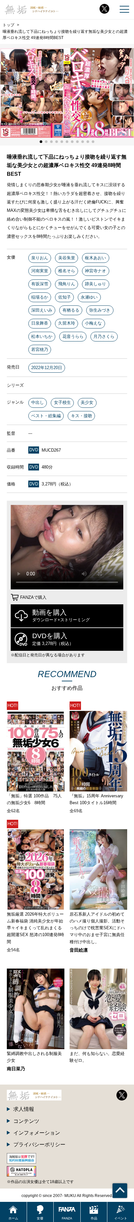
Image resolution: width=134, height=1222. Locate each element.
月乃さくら (103, 336)
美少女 (87, 402)
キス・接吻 (81, 415)
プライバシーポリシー (39, 1144)
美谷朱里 (66, 257)
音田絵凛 (79, 950)
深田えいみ (41, 310)
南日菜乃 (16, 1068)
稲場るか (39, 297)
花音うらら (73, 336)
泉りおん (39, 257)
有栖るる (70, 310)
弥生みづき (99, 310)
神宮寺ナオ (95, 270)
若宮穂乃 (39, 349)
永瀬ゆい (89, 297)
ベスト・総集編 (46, 415)
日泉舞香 (39, 323)
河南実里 (39, 270)
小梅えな (93, 323)
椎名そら (66, 270)
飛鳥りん (66, 283)
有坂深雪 (39, 283)
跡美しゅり (95, 283)
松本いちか (41, 336)
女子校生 (62, 402)
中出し (37, 402)
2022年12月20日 (46, 367)
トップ (8, 25)
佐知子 (64, 297)
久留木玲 (66, 323)
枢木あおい (95, 257)
